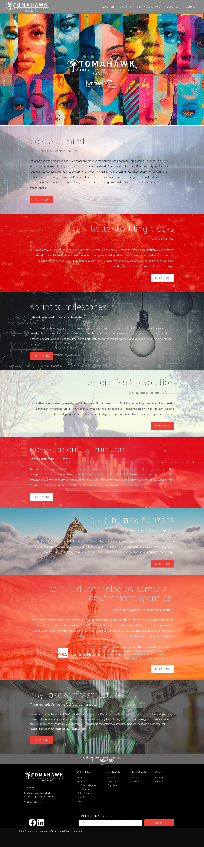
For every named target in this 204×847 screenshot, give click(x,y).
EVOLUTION (108, 7)
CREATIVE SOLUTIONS (148, 7)
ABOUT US (172, 7)
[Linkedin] (41, 822)
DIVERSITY (125, 7)
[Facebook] (32, 822)
